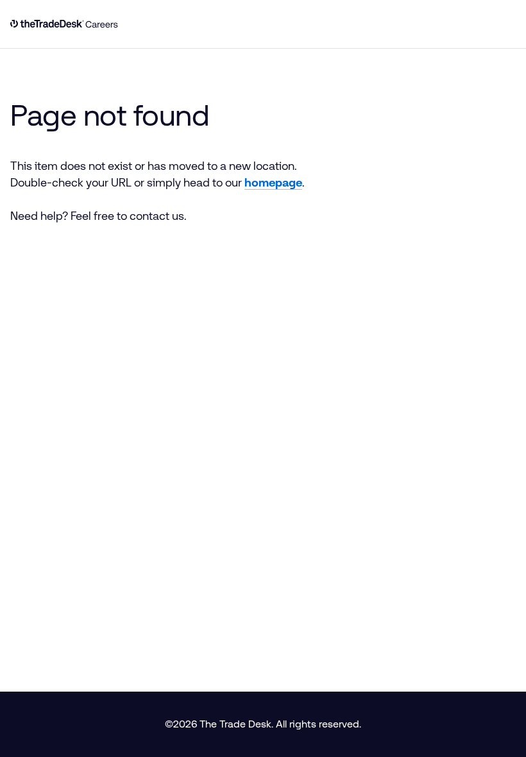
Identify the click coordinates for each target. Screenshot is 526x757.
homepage (273, 182)
